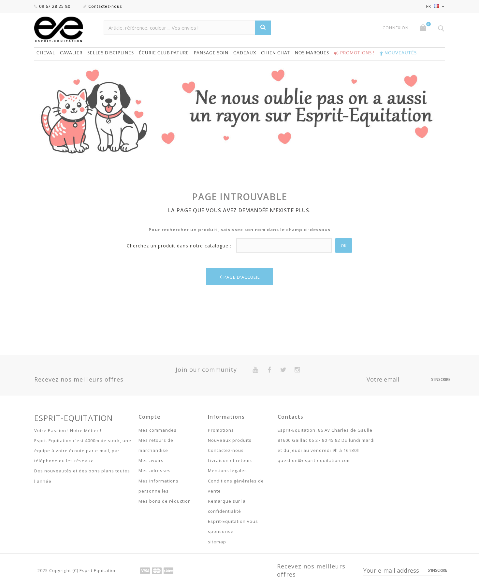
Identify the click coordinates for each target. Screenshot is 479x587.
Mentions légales (227, 470)
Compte (149, 416)
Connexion (396, 28)
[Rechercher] (263, 28)
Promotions (221, 430)
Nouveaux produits (230, 440)
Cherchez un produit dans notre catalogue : (179, 246)
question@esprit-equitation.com (314, 460)
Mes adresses (154, 470)
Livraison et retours (230, 460)
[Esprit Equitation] (65, 29)
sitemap (217, 542)
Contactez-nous (105, 6)
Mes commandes (157, 430)
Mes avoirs (151, 460)
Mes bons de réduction (164, 501)
